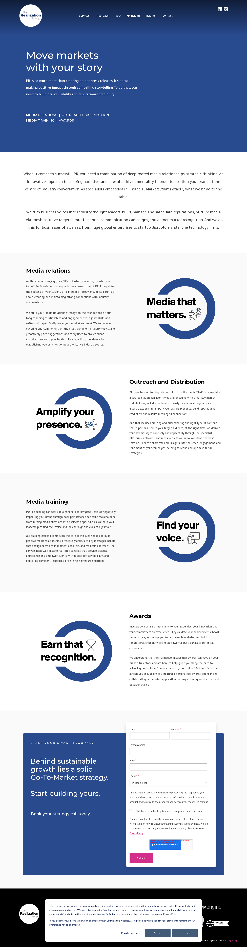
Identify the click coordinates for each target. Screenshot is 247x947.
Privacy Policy (136, 833)
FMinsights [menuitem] (133, 15)
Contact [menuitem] (168, 15)
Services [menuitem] (84, 15)
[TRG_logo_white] (30, 15)
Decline (185, 933)
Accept (157, 933)
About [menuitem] (117, 15)
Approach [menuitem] (103, 15)
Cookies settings (130, 933)
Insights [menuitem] (151, 15)
